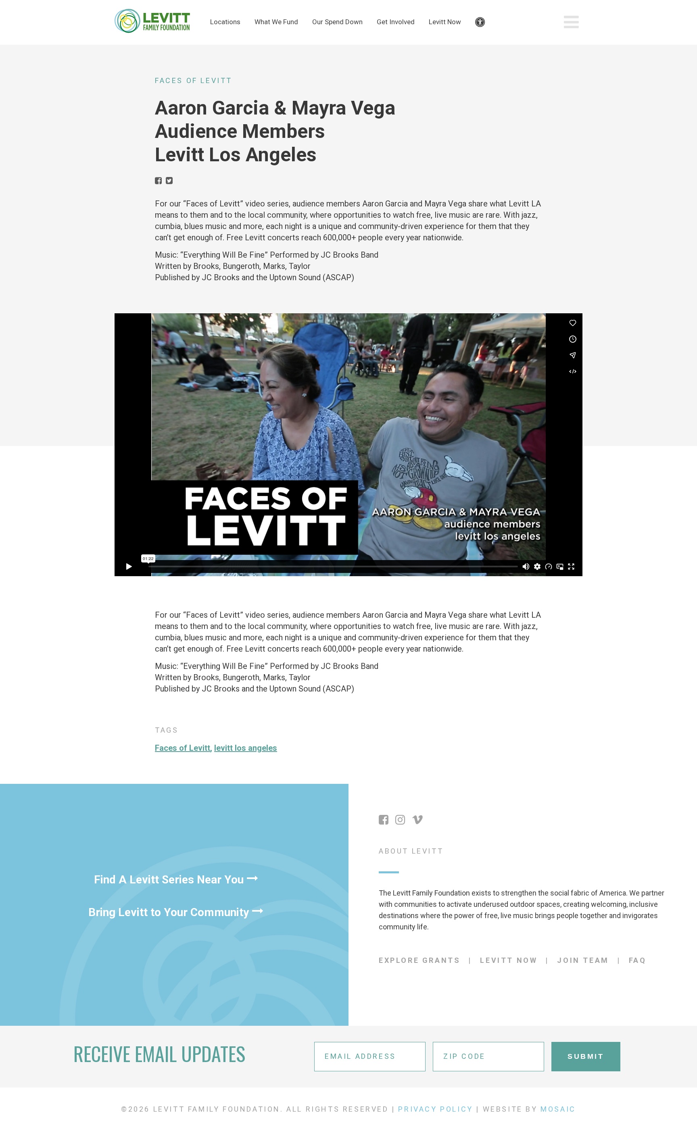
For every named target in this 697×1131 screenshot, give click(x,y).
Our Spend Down (337, 22)
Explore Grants (419, 960)
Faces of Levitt (193, 80)
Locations (225, 22)
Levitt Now (445, 22)
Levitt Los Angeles (245, 748)
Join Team (583, 960)
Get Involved (396, 22)
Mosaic (558, 1109)
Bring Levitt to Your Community (168, 912)
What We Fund (276, 22)
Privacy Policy (435, 1109)
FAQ (638, 960)
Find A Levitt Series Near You (169, 879)
